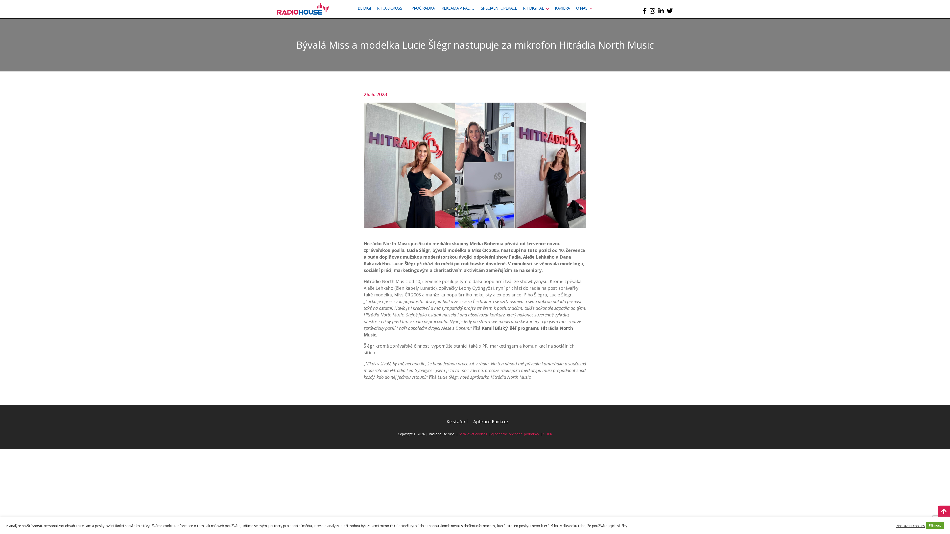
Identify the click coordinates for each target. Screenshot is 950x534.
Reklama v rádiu (458, 8)
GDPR (547, 434)
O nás (582, 8)
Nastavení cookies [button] (910, 525)
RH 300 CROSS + (391, 8)
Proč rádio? (423, 8)
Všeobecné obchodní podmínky (515, 434)
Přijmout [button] (935, 525)
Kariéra (562, 8)
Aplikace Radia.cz (490, 421)
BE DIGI (364, 8)
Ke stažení (457, 421)
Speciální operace (499, 8)
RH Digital (533, 8)
